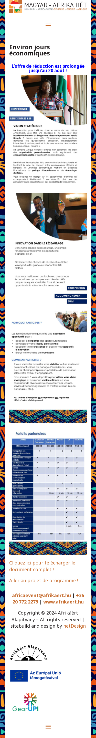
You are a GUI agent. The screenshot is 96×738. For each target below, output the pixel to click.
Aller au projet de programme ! (43, 580)
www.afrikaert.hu (63, 602)
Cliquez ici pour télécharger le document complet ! (42, 566)
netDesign (74, 626)
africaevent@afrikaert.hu (41, 595)
